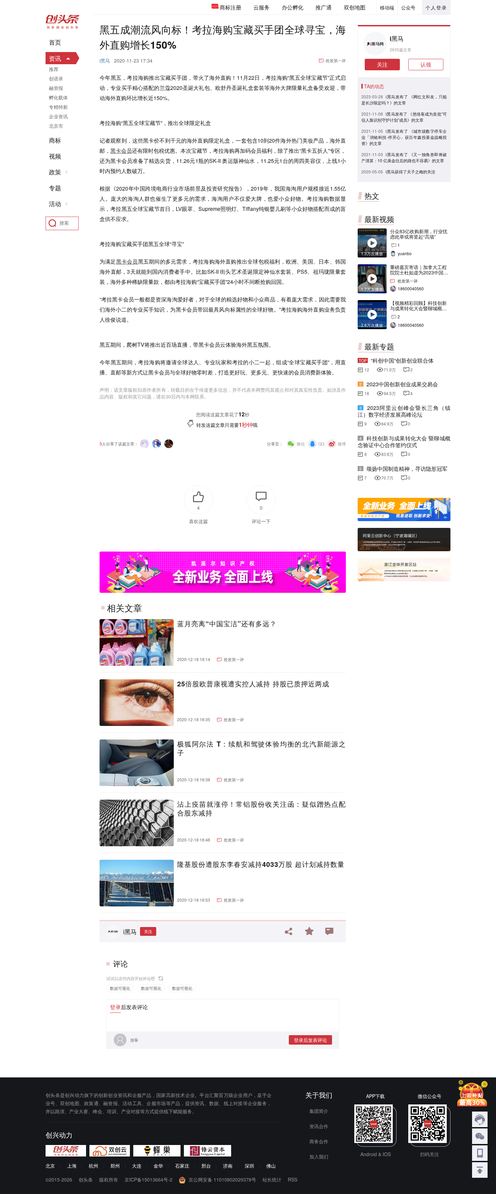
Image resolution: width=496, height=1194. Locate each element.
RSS (292, 1179)
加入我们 (318, 1156)
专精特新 (58, 106)
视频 (55, 156)
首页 (55, 42)
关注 (148, 931)
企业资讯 (58, 116)
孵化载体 (58, 97)
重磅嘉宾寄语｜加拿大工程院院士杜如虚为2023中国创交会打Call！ (419, 272)
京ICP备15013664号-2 (148, 1179)
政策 (55, 172)
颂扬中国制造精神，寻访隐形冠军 (406, 468)
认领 (425, 64)
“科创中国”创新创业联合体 (402, 360)
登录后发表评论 (310, 1040)
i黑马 (105, 60)
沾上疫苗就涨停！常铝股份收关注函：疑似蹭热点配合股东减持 (261, 808)
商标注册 (230, 7)
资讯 (55, 58)
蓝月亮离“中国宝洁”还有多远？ (227, 623)
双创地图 (354, 7)
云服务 (261, 7)
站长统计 (272, 1179)
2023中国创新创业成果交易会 (402, 384)
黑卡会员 (121, 150)
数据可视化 (120, 988)
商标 (55, 140)
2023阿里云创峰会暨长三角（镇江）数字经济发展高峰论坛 (404, 411)
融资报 (56, 87)
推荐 (53, 69)
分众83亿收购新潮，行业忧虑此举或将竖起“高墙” (418, 234)
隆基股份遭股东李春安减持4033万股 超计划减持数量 (261, 864)
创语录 (56, 78)
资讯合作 (318, 1126)
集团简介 (318, 1110)
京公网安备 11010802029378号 (222, 1179)
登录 (115, 1007)
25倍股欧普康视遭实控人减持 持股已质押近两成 (253, 683)
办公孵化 (292, 7)
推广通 (323, 7)
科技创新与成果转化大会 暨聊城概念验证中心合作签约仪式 (404, 441)
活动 (55, 203)
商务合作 (318, 1141)
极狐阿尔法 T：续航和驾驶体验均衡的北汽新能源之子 (261, 748)
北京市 (56, 125)
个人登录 (436, 7)
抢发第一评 (336, 60)
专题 (55, 188)
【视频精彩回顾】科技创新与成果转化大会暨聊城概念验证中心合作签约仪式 (418, 308)
